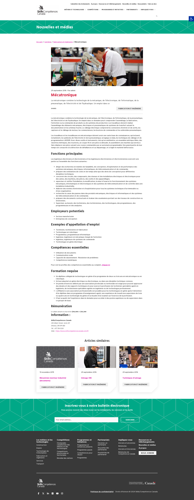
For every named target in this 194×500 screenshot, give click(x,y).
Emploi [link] (39, 448)
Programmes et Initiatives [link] (84, 441)
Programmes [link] (82, 458)
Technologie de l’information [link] (42, 452)
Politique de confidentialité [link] (102, 491)
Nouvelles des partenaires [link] (103, 449)
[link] (191, 18)
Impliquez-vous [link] (125, 440)
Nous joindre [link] (147, 453)
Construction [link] (41, 445)
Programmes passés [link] (84, 450)
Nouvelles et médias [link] (147, 445)
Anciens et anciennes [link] (126, 443)
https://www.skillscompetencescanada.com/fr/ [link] (72, 331)
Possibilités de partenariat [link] (103, 454)
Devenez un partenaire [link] (102, 444)
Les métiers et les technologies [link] (44, 441)
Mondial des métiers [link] (65, 458)
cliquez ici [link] (106, 265)
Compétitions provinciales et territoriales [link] (63, 453)
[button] (85, 10)
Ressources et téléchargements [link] (146, 441)
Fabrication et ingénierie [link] (41, 457)
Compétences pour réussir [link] (84, 454)
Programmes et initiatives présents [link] (84, 446)
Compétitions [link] (63, 440)
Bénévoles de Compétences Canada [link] (126, 453)
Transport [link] (40, 464)
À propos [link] (142, 448)
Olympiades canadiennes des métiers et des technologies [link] (63, 446)
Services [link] (39, 461)
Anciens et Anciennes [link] (127, 449)
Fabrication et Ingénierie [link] (129, 108)
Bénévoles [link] (122, 446)
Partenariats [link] (103, 440)
